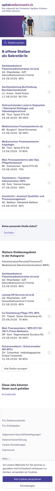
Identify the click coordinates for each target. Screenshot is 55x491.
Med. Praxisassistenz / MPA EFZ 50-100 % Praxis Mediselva (22, 330)
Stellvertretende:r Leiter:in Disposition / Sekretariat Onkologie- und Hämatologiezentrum (23, 108)
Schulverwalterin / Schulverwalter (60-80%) (21, 348)
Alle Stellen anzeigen (15, 368)
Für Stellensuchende (13, 420)
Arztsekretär (9, 394)
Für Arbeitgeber (11, 425)
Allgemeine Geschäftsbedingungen (21, 434)
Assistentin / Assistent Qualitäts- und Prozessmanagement (23, 198)
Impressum (8, 450)
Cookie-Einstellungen (13, 444)
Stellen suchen (16, 42)
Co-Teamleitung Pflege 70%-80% (21, 312)
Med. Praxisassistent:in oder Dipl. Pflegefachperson (20, 161)
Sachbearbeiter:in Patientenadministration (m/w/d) (20, 67)
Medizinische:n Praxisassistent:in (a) (22, 126)
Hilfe (5, 458)
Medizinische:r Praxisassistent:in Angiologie (20, 143)
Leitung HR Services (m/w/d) (18, 294)
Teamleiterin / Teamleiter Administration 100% (16, 179)
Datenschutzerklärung (14, 439)
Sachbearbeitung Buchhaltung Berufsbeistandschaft (19, 88)
